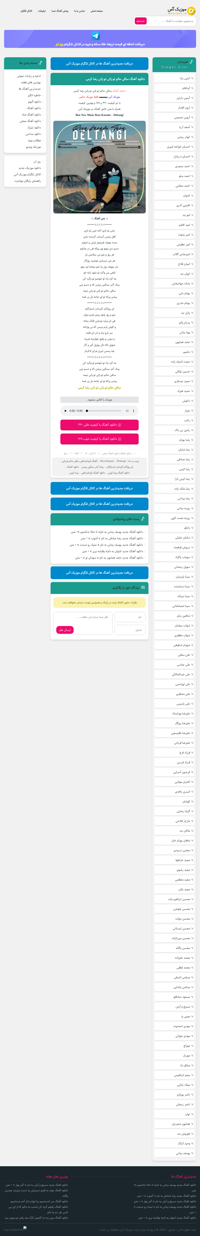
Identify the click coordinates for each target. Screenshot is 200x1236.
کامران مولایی (182, 782)
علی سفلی (184, 655)
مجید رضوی (183, 870)
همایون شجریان (181, 1124)
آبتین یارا (185, 78)
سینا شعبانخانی (181, 606)
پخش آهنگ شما (60, 11)
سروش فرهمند (181, 547)
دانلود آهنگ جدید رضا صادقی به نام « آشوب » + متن (112, 538)
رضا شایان (184, 449)
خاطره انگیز (34, 95)
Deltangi (121, 461)
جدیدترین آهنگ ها (30, 89)
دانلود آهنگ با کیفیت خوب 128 (97, 438)
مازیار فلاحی (183, 821)
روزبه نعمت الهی (180, 518)
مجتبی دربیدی (182, 850)
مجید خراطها (183, 860)
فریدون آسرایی (181, 772)
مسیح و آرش (183, 1006)
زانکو (187, 528)
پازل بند (185, 313)
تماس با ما (79, 11)
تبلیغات (42, 11)
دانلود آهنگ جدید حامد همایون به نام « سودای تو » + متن (109, 557)
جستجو (141, 21)
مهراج (187, 1045)
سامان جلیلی (182, 537)
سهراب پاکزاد (182, 557)
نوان (187, 1114)
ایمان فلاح (184, 264)
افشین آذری (183, 205)
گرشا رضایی (183, 811)
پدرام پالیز (184, 322)
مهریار (186, 1055)
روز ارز (37, 161)
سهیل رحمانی (182, 567)
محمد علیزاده (182, 958)
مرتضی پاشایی (181, 987)
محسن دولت (182, 918)
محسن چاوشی (181, 909)
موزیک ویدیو (33, 147)
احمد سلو (184, 176)
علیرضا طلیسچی (180, 733)
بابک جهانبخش (181, 283)
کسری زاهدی (182, 791)
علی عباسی (183, 664)
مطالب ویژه (34, 140)
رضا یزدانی (184, 498)
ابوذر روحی (183, 137)
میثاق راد (185, 1065)
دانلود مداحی (33, 134)
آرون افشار (184, 107)
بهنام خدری (183, 303)
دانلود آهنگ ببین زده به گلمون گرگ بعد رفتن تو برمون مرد (36, 1218)
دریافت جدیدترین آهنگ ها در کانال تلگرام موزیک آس (99, 63)
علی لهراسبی (182, 684)
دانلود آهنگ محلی (110, 453)
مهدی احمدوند (181, 1026)
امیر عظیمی (183, 244)
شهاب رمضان (182, 625)
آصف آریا (184, 127)
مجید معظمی (182, 879)
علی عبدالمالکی (181, 674)
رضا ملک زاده (182, 488)
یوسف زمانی (183, 1153)
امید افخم (184, 225)
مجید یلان (184, 889)
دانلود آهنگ (119, 91)
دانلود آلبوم (34, 101)
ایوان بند (185, 273)
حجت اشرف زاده (180, 361)
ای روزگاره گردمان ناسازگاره (119, 467)
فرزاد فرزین (183, 762)
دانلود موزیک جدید (30, 168)
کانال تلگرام (26, 11)
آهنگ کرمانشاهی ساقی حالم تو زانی (79, 461)
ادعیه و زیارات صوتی (29, 76)
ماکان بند (184, 830)
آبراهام (186, 88)
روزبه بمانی (183, 508)
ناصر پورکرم (183, 1094)
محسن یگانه (183, 948)
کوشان (186, 801)
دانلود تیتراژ (34, 127)
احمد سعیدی (182, 166)
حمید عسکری (182, 381)
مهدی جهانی (183, 1036)
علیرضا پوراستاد (181, 713)
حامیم (186, 352)
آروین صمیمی (182, 117)
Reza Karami (107, 461)
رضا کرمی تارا (182, 479)
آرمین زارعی (183, 98)
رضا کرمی (74, 473)
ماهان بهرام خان (180, 840)
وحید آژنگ (184, 1143)
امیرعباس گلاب (181, 254)
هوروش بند (183, 1133)
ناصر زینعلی (183, 1104)
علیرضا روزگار (182, 723)
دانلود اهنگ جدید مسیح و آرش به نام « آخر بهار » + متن (165, 1201)
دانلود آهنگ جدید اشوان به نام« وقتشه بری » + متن (112, 551)
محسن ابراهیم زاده (179, 899)
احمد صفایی (183, 186)
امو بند (186, 215)
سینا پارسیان (183, 576)
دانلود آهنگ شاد (31, 114)
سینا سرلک (183, 596)
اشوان (186, 195)
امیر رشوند (184, 234)
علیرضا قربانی (182, 743)
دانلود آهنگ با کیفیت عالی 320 (97, 424)
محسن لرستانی (181, 928)
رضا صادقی (183, 459)
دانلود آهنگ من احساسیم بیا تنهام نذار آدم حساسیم (39, 1201)
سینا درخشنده (182, 586)
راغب (187, 420)
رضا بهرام (184, 440)
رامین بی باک (182, 430)
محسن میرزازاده (181, 938)
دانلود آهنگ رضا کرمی (118, 473)
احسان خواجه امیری (178, 146)
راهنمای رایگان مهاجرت (27, 181)
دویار (187, 410)
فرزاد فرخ (184, 752)
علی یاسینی (183, 703)
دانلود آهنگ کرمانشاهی (93, 473)
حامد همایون (182, 342)
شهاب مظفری (182, 635)
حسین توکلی (182, 371)
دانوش (186, 401)
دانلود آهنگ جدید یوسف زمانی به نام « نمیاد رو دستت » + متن (106, 545)
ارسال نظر (65, 630)
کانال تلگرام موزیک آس (27, 174)
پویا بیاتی (184, 332)
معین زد (185, 1016)
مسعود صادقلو (182, 997)
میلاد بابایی (183, 1085)
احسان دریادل (182, 156)
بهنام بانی (184, 293)
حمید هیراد (183, 391)
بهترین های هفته (31, 82)
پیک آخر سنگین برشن (93, 467)
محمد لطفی (183, 967)
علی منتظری (183, 694)
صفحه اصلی (97, 11)
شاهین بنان (183, 616)
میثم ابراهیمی (182, 1075)
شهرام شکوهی (181, 645)
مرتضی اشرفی (182, 977)
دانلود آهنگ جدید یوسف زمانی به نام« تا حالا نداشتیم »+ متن (107, 532)
